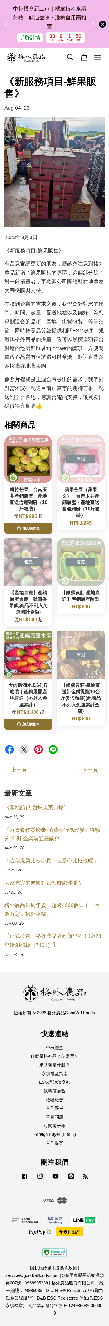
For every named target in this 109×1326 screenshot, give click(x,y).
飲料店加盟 (54, 1090)
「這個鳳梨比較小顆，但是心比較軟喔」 (51, 861)
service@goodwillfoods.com (32, 1275)
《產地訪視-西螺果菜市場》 (36, 807)
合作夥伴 (54, 1108)
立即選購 (51, 41)
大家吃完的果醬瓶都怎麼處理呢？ (43, 883)
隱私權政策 (41, 1267)
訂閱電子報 (54, 1125)
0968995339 (36, 1282)
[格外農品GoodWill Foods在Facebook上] (25, 1178)
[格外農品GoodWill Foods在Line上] (71, 1178)
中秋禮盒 (54, 1047)
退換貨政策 (66, 1267)
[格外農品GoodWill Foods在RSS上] (85, 1177)
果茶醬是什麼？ (54, 1064)
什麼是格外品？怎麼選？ (54, 1056)
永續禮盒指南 (55, 1073)
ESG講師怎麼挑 (54, 1082)
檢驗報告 (54, 1099)
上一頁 (19, 770)
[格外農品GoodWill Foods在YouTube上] (55, 1178)
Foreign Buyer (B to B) (54, 1134)
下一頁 (90, 770)
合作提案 (54, 1142)
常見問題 (54, 1116)
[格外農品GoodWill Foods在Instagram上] (40, 1178)
